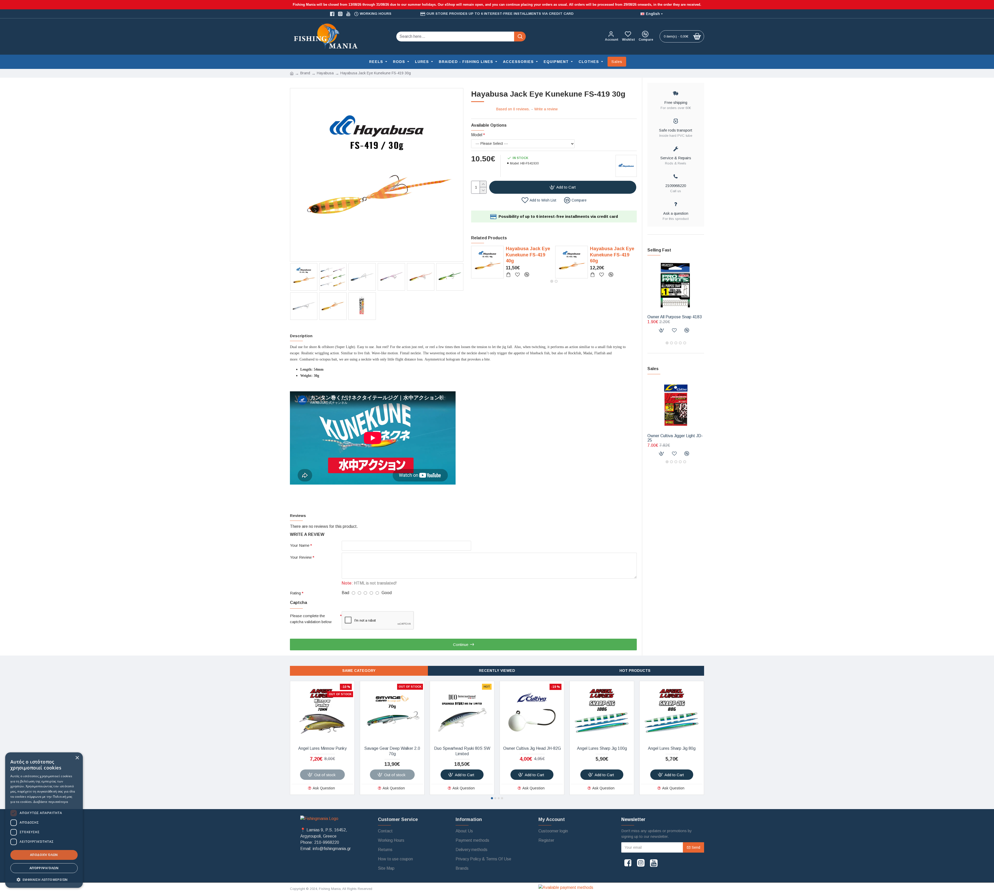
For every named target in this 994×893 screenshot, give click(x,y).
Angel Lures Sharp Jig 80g (672, 748)
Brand (305, 73)
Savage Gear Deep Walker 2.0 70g (392, 751)
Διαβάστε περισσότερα (50, 802)
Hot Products (635, 670)
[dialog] (44, 820)
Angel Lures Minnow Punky (322, 748)
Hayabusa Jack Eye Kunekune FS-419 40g (528, 254)
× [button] (77, 758)
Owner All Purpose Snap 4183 (674, 317)
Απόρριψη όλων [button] (44, 868)
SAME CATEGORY (359, 670)
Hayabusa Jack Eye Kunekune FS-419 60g (612, 254)
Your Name (299, 545)
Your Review (301, 557)
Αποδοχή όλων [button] (44, 855)
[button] (551, 281)
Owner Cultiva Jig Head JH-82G (532, 748)
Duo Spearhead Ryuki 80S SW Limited (462, 751)
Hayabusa (325, 73)
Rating (295, 593)
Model (476, 135)
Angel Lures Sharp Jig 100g (602, 748)
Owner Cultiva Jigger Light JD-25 (675, 438)
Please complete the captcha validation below (311, 619)
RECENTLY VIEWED (497, 670)
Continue (460, 644)
